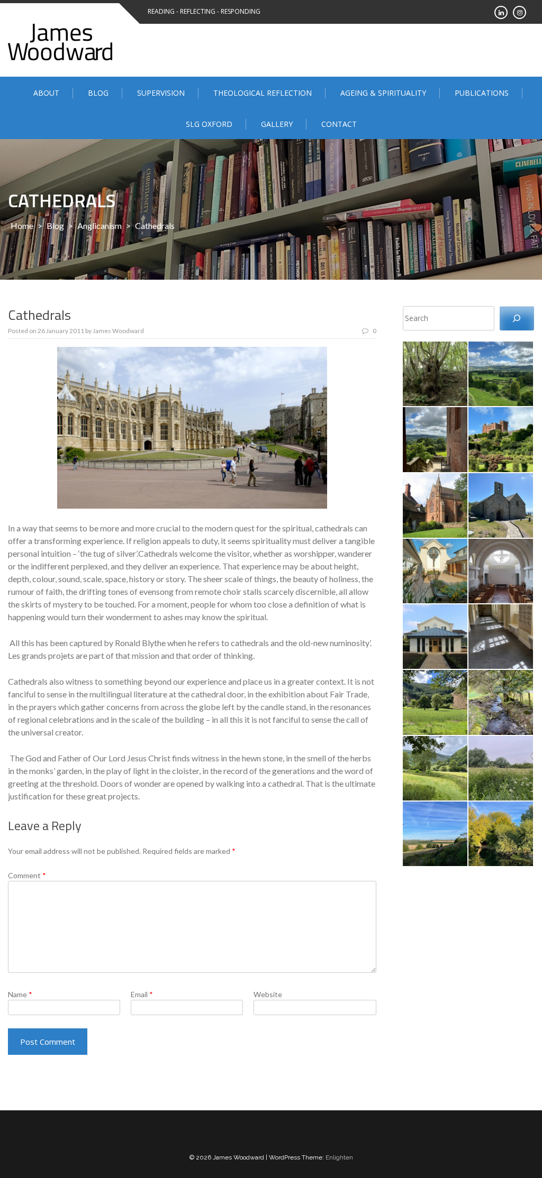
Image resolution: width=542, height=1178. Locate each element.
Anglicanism (99, 225)
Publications (482, 93)
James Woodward (118, 331)
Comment (27, 875)
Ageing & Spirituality (383, 93)
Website (268, 994)
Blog (98, 93)
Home (22, 225)
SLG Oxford (209, 124)
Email (142, 994)
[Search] (517, 318)
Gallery (277, 124)
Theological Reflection (262, 93)
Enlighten (339, 1157)
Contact (339, 124)
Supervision (161, 93)
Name (20, 994)
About (46, 93)
